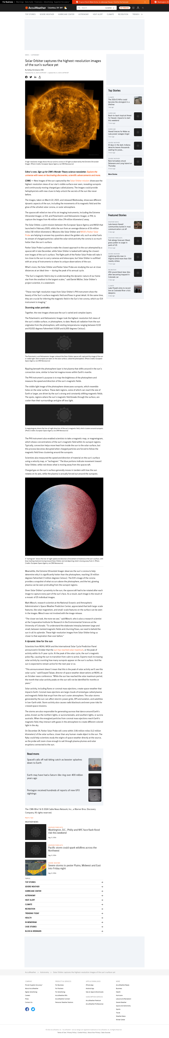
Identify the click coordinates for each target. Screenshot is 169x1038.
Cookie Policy (82, 1033)
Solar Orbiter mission (79, 180)
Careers (27, 995)
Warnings (20, 2)
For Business (8, 2)
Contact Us (28, 1002)
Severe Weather (54, 863)
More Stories (112, 174)
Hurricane (119, 995)
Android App (90, 989)
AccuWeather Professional (94, 1004)
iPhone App (89, 985)
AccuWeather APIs (61, 995)
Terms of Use (61, 1033)
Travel (118, 1013)
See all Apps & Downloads (94, 992)
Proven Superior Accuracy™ (34, 985)
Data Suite (29, 2)
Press (27, 999)
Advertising (48, 2)
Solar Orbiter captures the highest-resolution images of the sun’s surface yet (84, 972)
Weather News (121, 1016)
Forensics (38, 2)
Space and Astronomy (123, 1006)
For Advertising (60, 992)
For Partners (59, 989)
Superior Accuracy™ (62, 2)
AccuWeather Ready (122, 985)
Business (119, 989)
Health (118, 992)
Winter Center (120, 1020)
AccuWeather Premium (93, 1001)
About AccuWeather (31, 989)
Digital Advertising (31, 992)
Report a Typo (29, 818)
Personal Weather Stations (64, 1002)
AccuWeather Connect (62, 999)
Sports (118, 1009)
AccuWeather (30, 972)
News (27, 55)
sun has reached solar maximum (69, 650)
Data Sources (105, 1033)
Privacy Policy (72, 1033)
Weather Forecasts (55, 827)
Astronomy (35, 55)
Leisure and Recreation (123, 999)
